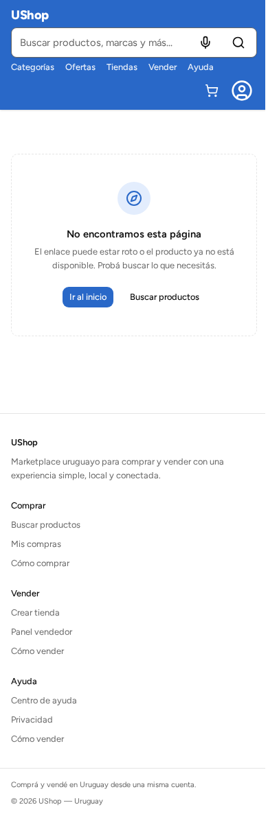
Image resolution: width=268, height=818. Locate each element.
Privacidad (32, 719)
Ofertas (80, 67)
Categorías (32, 67)
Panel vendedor (41, 632)
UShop (30, 15)
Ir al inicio (88, 297)
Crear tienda (35, 612)
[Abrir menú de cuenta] (242, 90)
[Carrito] (211, 90)
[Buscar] (238, 42)
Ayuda (201, 67)
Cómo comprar (40, 563)
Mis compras (36, 544)
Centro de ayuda (44, 700)
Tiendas (122, 67)
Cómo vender (37, 651)
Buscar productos (164, 297)
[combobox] (134, 42)
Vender (162, 67)
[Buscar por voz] (205, 42)
